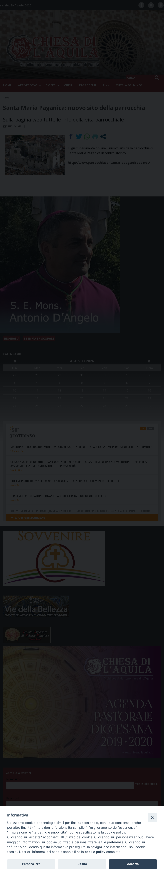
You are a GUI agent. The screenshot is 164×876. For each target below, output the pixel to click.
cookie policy (95, 852)
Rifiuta (82, 864)
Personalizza (31, 864)
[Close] (152, 817)
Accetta (133, 864)
